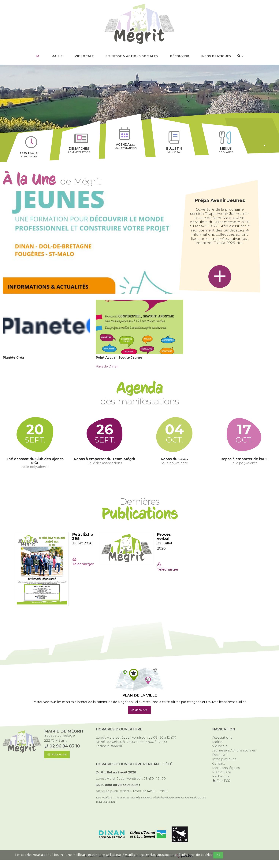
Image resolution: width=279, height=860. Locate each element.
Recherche (220, 776)
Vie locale (84, 56)
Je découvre (139, 710)
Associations (222, 737)
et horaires (29, 154)
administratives (79, 150)
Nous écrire (59, 754)
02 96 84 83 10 (65, 746)
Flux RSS (223, 781)
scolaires (226, 150)
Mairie (57, 56)
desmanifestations (126, 146)
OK (218, 855)
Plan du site (221, 772)
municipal (174, 150)
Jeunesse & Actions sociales (132, 56)
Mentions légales (226, 768)
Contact (218, 763)
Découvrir (179, 56)
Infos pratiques (216, 56)
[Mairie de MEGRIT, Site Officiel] (139, 24)
